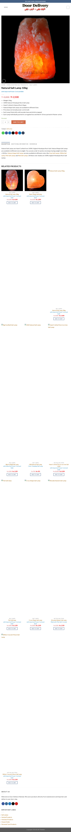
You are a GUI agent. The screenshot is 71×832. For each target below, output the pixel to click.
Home (3, 85)
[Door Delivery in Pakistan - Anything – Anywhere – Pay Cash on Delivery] (35, 7)
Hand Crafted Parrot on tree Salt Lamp (59, 467)
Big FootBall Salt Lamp (12, 466)
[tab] (5, 144)
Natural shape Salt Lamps (16, 153)
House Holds (5, 822)
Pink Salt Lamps (10, 155)
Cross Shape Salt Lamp (35, 621)
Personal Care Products (8, 824)
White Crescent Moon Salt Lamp (12, 776)
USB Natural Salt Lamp (35, 465)
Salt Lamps (33, 85)
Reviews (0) (33, 144)
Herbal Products (6, 817)
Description (5, 144)
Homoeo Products (7, 819)
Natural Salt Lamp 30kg (12, 195)
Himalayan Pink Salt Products (17, 85)
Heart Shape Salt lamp (35, 195)
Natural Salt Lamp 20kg (59, 312)
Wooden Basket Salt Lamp (59, 621)
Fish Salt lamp (12, 621)
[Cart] (67, 7)
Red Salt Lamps (23, 155)
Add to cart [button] (12, 202)
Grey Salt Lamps (54, 153)
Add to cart (18, 122)
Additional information (19, 144)
